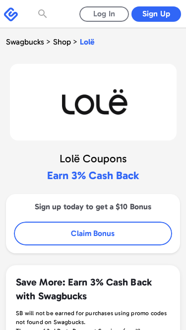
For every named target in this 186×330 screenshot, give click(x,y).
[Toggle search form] (44, 14)
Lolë (87, 42)
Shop (62, 42)
